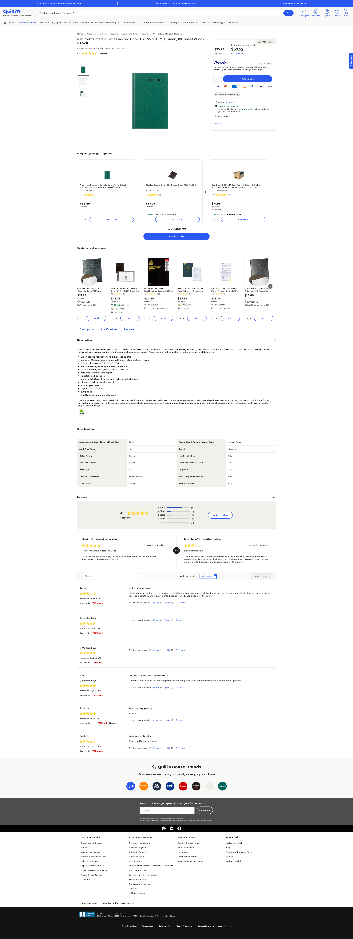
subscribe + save (88, 22)
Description (86, 329)
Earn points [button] (265, 42)
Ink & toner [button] (188, 22)
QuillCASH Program (138, 852)
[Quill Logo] (12, 11)
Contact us (86, 879)
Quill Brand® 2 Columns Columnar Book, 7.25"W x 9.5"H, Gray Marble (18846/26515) (89, 289)
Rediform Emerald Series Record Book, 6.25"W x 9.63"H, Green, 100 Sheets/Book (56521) (103, 186)
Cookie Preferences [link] (184, 926)
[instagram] (164, 828)
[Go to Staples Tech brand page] (196, 787)
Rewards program (137, 847)
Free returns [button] (223, 116)
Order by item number (188, 857)
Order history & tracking (92, 843)
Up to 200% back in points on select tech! (176, 3)
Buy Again (56, 22)
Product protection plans (141, 884)
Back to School (71, 22)
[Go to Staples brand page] (183, 787)
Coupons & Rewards (28, 22)
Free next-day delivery (228, 94)
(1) (193, 511)
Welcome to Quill (234, 843)
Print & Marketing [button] (107, 22)
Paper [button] (203, 22)
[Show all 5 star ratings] (177, 507)
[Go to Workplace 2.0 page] (222, 787)
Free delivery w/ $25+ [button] (88, 305)
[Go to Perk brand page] (169, 787)
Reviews (129, 329)
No (168, 603)
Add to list (222, 123)
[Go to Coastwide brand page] (143, 787)
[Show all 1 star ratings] (177, 522)
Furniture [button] (233, 22)
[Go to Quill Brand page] (130, 787)
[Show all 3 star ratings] (178, 515)
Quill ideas (133, 888)
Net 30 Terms (135, 861)
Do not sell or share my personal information (214, 926)
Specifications (108, 329)
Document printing (138, 870)
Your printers (183, 852)
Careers (229, 857)
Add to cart (248, 79)
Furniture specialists (138, 879)
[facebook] (179, 828)
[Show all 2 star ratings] (178, 518)
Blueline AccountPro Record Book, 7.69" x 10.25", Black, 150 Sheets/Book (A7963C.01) (125, 289)
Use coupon (204, 810)
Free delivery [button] (119, 312)
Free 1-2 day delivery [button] (222, 308)
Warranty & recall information (94, 870)
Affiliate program (137, 893)
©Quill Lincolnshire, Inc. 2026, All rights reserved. (115, 916)
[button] (288, 13)
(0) (193, 519)
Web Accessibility (234, 861)
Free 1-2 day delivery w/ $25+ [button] (158, 308)
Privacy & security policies (93, 875)
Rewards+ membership (140, 843)
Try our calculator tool (231, 69)
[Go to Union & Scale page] (209, 787)
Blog (228, 847)
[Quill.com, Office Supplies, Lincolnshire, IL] (87, 915)
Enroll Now (237, 53)
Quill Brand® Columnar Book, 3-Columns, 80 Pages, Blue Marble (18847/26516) (258, 289)
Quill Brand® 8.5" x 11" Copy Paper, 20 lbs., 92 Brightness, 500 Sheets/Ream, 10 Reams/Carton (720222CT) (238, 186)
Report (181, 603)
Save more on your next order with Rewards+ (59, 3)
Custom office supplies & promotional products (151, 866)
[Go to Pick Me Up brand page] (156, 787)
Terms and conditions (163, 818)
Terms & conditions (129, 926)
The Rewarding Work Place (239, 852)
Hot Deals (44, 22)
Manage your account (91, 852)
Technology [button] (217, 22)
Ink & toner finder (186, 847)
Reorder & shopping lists (189, 843)
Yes (157, 603)
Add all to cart (176, 236)
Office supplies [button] (129, 22)
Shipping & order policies (92, 866)
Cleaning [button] (173, 22)
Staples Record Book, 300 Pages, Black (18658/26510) (171, 185)
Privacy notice (147, 926)
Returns (84, 847)
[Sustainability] (82, 412)
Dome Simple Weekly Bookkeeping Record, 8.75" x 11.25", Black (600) (157, 289)
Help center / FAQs (90, 861)
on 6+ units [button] (125, 305)
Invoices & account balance (93, 857)
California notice (165, 926)
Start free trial (265, 64)
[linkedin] (171, 828)
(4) (192, 507)
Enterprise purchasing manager (143, 875)
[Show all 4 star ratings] (178, 511)
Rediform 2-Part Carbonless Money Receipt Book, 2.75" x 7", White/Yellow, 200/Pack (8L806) (224, 289)
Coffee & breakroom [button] (153, 22)
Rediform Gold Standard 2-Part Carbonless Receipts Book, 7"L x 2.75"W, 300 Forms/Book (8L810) (190, 289)
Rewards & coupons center (190, 861)
